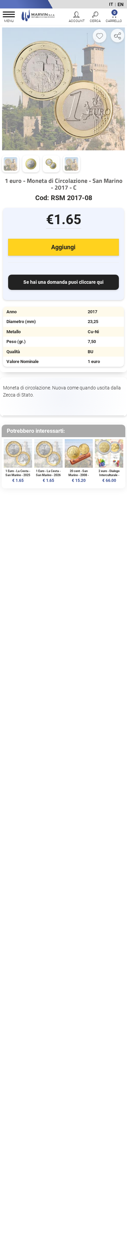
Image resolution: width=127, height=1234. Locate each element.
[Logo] (38, 16)
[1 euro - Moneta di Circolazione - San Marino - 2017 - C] (63, 88)
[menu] (9, 18)
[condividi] (117, 35)
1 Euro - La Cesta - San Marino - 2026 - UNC (48, 475)
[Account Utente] (76, 18)
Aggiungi (63, 247)
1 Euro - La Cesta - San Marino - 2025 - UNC (17, 475)
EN (121, 4)
